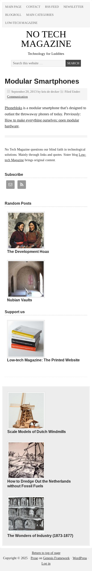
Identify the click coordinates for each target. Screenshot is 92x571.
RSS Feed (52, 7)
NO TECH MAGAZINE (46, 39)
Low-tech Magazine (21, 23)
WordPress (80, 558)
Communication (17, 96)
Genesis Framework (56, 558)
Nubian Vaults (19, 300)
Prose (34, 558)
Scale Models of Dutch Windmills (36, 432)
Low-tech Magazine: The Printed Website (43, 360)
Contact (33, 7)
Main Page (13, 7)
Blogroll (13, 15)
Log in (46, 563)
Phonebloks (13, 108)
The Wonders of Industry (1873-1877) (40, 536)
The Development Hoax (28, 252)
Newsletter (73, 7)
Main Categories (40, 15)
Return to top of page (46, 553)
